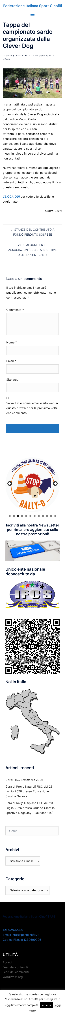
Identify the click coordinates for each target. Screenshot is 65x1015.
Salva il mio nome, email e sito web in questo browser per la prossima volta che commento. (32, 408)
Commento (15, 310)
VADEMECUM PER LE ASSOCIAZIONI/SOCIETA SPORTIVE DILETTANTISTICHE (32, 250)
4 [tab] (22, 516)
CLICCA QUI (11, 196)
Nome (11, 342)
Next (55, 484)
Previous (10, 484)
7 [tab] (35, 516)
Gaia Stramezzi (16, 55)
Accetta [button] (46, 1005)
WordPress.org (13, 977)
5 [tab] (26, 516)
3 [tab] (18, 516)
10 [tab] (47, 516)
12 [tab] (55, 516)
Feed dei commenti (16, 972)
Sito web (12, 379)
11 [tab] (51, 516)
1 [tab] (10, 516)
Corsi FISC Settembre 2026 (24, 780)
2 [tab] (14, 516)
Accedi (7, 962)
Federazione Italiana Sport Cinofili (32, 6)
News (6, 59)
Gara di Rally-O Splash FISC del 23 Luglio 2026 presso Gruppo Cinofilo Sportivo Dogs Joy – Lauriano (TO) (30, 808)
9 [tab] (43, 516)
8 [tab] (39, 516)
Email (11, 361)
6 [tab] (30, 516)
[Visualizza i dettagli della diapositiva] (32, 484)
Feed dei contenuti (15, 967)
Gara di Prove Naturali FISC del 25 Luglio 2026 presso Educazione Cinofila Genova (29, 791)
